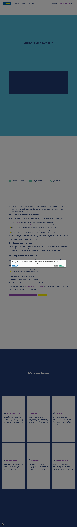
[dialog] (38, 263)
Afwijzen (56, 265)
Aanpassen (15, 265)
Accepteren (61, 265)
